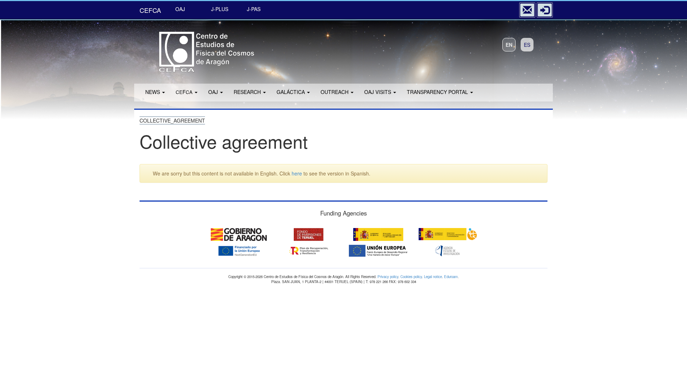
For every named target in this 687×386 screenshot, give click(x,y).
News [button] (153, 91)
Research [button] (248, 91)
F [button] (184, 91)
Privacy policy (387, 276)
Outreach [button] (335, 91)
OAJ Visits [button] (378, 91)
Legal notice (433, 276)
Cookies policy (411, 276)
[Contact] (527, 10)
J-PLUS (219, 9)
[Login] (545, 10)
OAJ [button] (213, 91)
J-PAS (253, 9)
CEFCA (150, 10)
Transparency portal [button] (438, 91)
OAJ (180, 9)
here (297, 173)
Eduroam (451, 276)
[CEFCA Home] (197, 49)
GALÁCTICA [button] (291, 91)
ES (527, 44)
